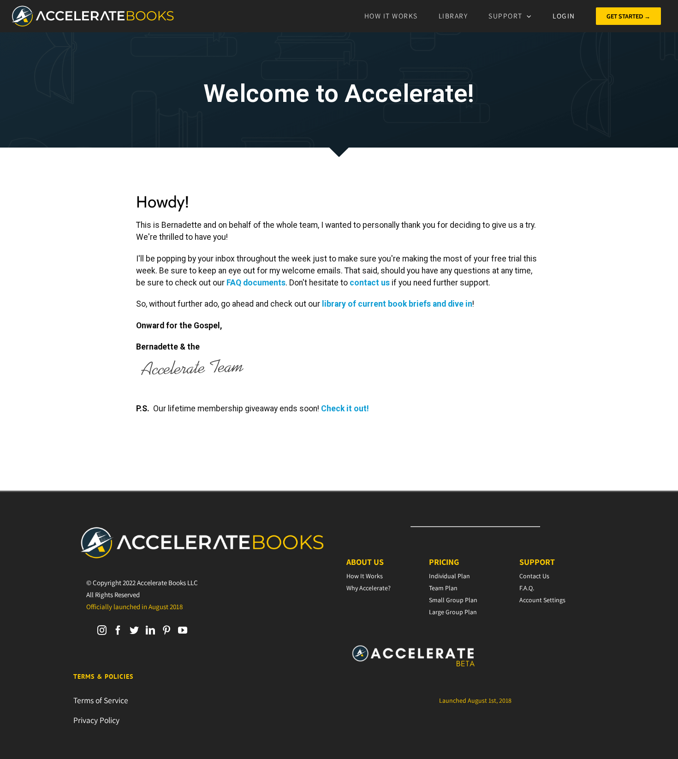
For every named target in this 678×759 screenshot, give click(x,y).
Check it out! (345, 408)
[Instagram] (102, 630)
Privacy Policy (96, 720)
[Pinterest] (166, 630)
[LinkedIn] (150, 630)
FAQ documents (255, 282)
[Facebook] (118, 630)
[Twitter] (134, 630)
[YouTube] (182, 630)
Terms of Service (100, 700)
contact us (370, 282)
